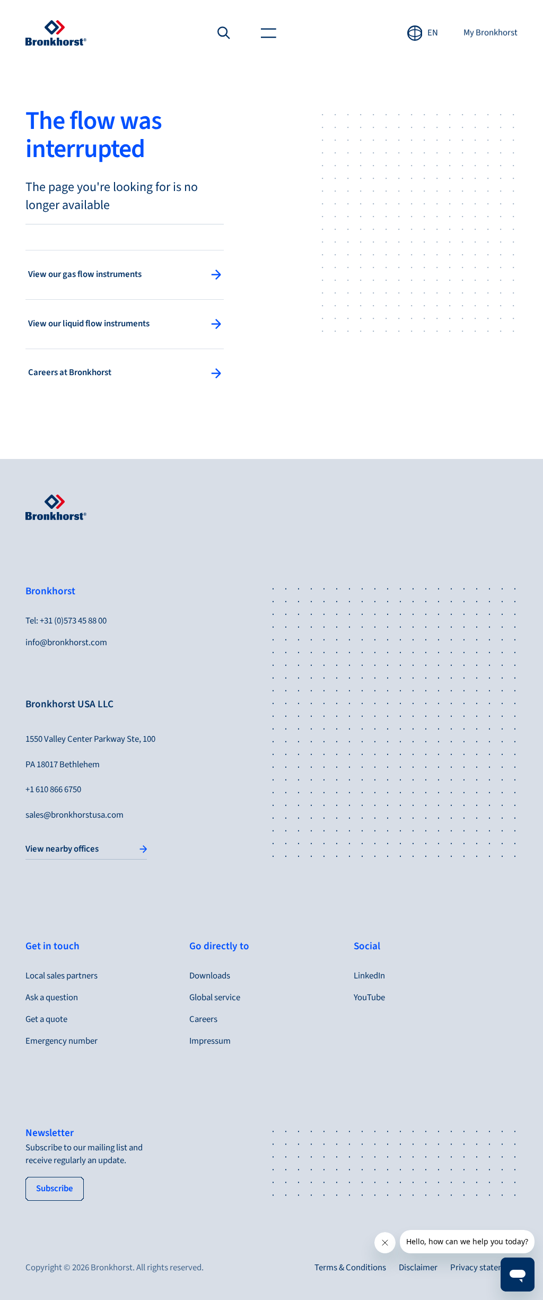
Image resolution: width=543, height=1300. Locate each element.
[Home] (55, 33)
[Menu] (268, 33)
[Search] (224, 33)
